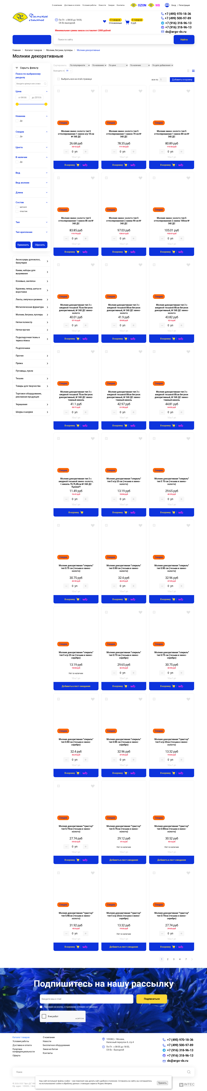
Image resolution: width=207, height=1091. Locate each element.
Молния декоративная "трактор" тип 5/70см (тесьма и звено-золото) (76, 829)
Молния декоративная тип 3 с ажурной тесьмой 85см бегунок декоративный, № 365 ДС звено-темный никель (172, 396)
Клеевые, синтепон (25, 281)
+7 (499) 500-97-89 (178, 18)
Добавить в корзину (182, 79)
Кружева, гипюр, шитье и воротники (28, 290)
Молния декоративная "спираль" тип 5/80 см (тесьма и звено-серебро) (76, 742)
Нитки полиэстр (24, 322)
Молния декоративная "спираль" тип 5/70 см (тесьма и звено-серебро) (124, 655)
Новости (47, 1041)
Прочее (19, 355)
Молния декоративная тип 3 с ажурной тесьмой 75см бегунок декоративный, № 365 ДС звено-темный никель (76, 396)
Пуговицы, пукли (24, 371)
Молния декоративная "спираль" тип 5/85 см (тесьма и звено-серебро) (124, 742)
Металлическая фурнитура (30, 307)
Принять (162, 1083)
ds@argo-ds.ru (177, 1060)
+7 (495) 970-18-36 (178, 14)
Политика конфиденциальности (24, 1050)
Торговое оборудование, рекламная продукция (29, 395)
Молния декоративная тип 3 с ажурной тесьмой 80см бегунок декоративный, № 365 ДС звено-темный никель (124, 396)
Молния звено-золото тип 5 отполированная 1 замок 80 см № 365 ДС (171, 134)
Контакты (48, 1053)
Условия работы (21, 1041)
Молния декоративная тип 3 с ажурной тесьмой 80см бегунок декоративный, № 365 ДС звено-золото (124, 309)
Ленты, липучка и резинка (29, 299)
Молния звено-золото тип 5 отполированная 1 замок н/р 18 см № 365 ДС (76, 134)
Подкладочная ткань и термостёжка (28, 339)
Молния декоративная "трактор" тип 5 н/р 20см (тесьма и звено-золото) (171, 742)
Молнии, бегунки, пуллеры (29, 314)
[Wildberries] (84, 165)
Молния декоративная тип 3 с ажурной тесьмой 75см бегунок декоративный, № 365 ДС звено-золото (76, 309)
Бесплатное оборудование (56, 1045)
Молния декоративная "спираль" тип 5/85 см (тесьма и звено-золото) (171, 568)
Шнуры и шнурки (24, 412)
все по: (155, 79)
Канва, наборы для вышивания (25, 272)
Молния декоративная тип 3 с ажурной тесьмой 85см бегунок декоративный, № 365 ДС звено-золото (172, 309)
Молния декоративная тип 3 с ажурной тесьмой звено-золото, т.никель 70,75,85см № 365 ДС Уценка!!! (76, 482)
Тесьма (19, 378)
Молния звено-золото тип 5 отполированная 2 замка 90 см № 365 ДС (123, 221)
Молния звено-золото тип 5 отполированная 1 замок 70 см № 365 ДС (123, 134)
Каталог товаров (21, 1037)
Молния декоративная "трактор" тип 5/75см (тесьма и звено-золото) (124, 829)
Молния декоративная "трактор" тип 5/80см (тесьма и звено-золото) (171, 829)
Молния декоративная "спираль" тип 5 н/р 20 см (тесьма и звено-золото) (124, 481)
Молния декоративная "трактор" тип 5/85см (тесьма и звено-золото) (76, 916)
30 (67, 71)
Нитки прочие (23, 330)
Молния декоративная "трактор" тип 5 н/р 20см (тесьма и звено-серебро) (124, 916)
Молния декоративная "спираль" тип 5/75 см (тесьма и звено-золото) (76, 568)
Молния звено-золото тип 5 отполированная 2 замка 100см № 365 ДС (172, 221)
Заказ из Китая (50, 1049)
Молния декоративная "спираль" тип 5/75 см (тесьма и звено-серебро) (171, 655)
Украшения (21, 404)
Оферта (16, 1055)
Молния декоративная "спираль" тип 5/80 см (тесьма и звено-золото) (124, 568)
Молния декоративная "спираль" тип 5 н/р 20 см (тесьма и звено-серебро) (76, 655)
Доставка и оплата (22, 1045)
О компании (49, 1037)
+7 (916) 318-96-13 (180, 1050)
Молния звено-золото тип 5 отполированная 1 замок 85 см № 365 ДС (75, 221)
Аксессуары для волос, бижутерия (28, 261)
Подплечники (23, 348)
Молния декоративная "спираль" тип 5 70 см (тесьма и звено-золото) (171, 481)
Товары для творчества (28, 386)
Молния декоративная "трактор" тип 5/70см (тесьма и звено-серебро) (171, 916)
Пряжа (19, 363)
